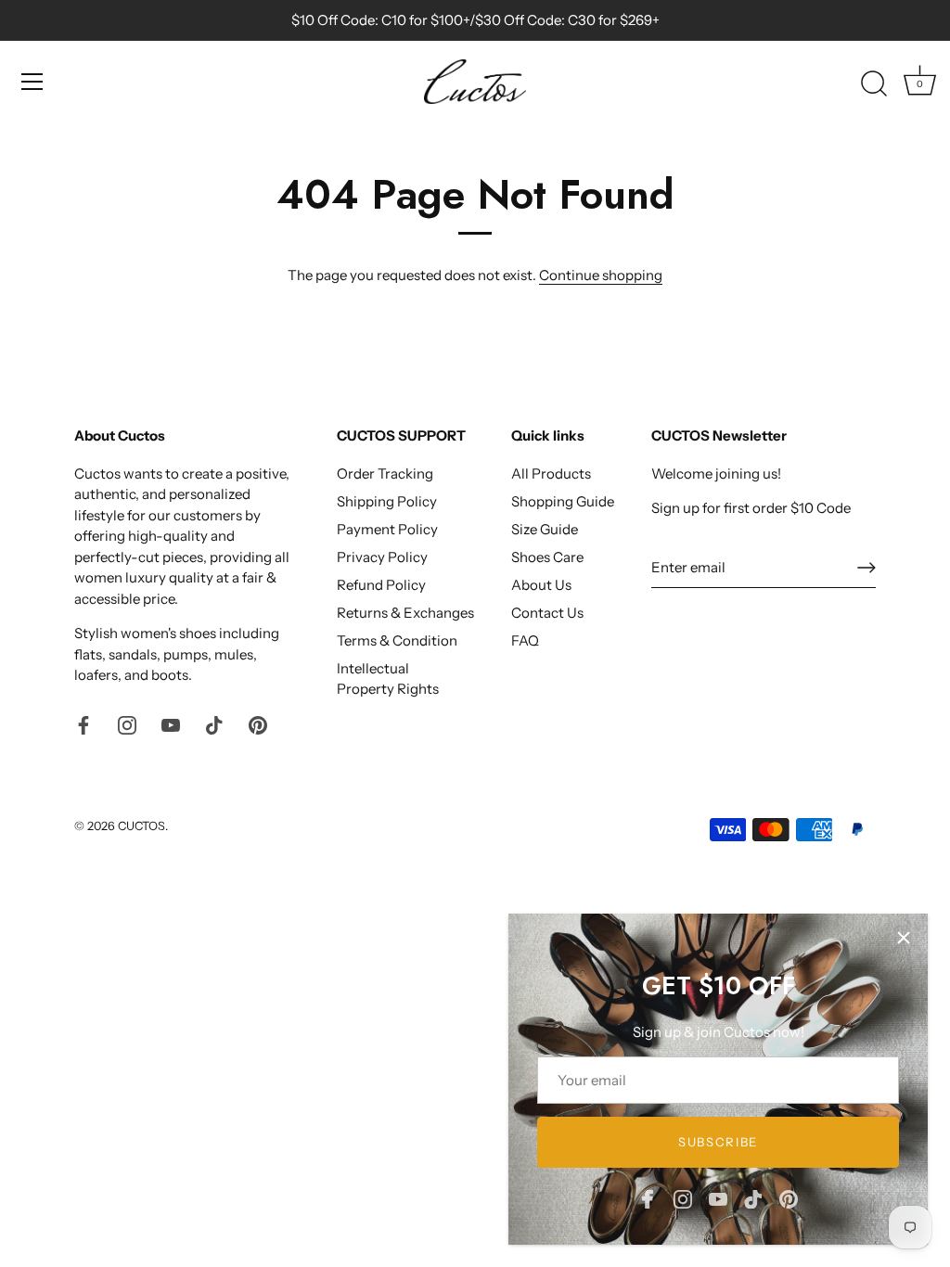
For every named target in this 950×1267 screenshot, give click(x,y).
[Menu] (32, 81)
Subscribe (718, 1141)
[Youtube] (718, 1198)
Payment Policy (387, 529)
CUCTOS (141, 826)
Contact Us (547, 612)
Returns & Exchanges (405, 612)
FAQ (525, 640)
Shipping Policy (387, 501)
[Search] (874, 84)
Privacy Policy (382, 557)
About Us (541, 585)
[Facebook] (647, 1198)
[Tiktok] (753, 1198)
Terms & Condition (397, 640)
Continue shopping (600, 275)
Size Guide (544, 529)
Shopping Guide (562, 501)
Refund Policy (381, 585)
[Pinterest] (788, 1198)
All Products (551, 473)
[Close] (903, 937)
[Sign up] (866, 567)
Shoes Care (547, 557)
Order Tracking (385, 473)
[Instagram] (683, 1198)
